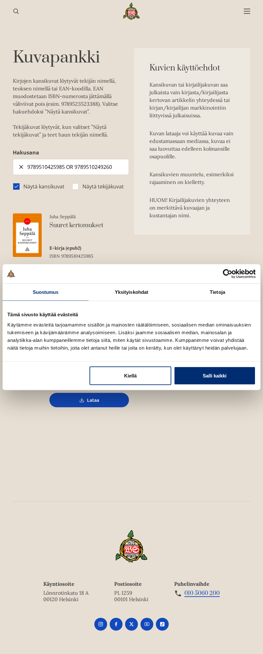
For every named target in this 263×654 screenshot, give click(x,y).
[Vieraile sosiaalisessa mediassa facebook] (116, 624)
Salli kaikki (214, 375)
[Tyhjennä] (21, 167)
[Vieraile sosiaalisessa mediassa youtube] (146, 624)
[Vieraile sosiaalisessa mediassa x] (131, 624)
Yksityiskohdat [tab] (131, 291)
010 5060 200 (202, 593)
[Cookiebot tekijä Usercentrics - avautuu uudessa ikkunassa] (227, 273)
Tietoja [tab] (217, 291)
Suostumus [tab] (46, 291)
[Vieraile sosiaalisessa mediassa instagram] (100, 624)
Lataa (93, 402)
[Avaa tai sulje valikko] (247, 11)
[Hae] (16, 11)
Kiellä (130, 375)
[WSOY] (131, 11)
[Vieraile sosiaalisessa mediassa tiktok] (162, 624)
